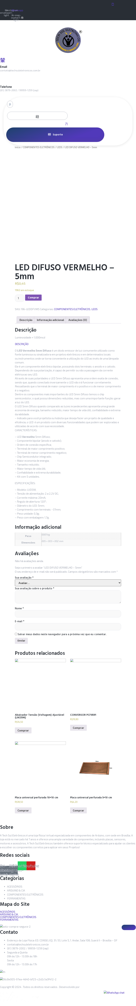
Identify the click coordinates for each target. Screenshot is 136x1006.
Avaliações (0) (78, 319)
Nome (19, 608)
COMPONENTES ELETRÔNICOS (39, 147)
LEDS (59, 147)
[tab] (26, 319)
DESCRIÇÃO (22, 344)
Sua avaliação (24, 577)
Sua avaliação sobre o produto (34, 588)
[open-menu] (112, 4)
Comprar (33, 297)
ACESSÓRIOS (7, 911)
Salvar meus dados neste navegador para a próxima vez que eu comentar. (62, 634)
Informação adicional (50, 319)
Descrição (25, 319)
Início (18, 147)
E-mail (19, 621)
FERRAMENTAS (9, 919)
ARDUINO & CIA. (9, 914)
